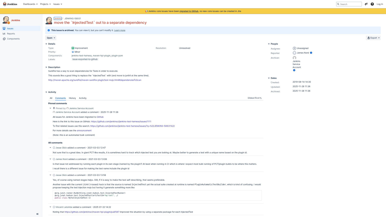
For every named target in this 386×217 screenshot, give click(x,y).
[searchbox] (349, 4)
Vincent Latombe (64, 207)
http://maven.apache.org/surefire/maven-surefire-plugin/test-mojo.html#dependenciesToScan (94, 80)
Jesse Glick (61, 147)
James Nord (62, 159)
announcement (84, 130)
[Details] (46, 44)
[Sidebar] (37, 214)
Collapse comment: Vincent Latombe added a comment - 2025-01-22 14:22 (50, 207)
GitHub (100, 117)
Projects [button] (44, 4)
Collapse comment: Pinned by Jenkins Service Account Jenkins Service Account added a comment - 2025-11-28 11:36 (50, 108)
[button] (366, 4)
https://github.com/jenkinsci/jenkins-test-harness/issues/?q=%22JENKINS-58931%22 (132, 126)
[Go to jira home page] (10, 4)
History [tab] (72, 98)
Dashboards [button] (29, 4)
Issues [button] (56, 4)
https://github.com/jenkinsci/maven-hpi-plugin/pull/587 (92, 212)
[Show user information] (311, 52)
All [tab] (51, 98)
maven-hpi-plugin (101, 55)
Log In (380, 4)
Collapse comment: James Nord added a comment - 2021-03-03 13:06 (50, 159)
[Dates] (269, 78)
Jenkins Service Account (81, 108)
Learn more (119, 30)
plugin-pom (117, 55)
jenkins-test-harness (82, 55)
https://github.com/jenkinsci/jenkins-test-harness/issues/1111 (121, 121)
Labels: (51, 59)
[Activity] (46, 92)
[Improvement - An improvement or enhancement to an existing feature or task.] (73, 48)
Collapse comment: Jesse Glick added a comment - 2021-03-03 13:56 (50, 175)
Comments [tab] (60, 98)
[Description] (46, 67)
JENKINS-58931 (73, 18)
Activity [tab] (83, 98)
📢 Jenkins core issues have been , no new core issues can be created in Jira (193, 11)
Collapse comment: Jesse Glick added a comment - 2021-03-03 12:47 (50, 147)
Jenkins (58, 18)
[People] (269, 44)
